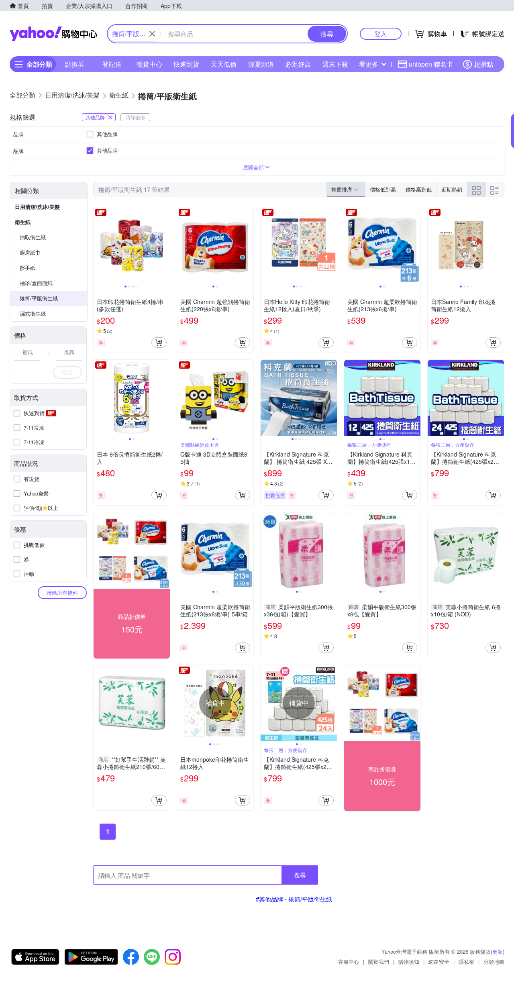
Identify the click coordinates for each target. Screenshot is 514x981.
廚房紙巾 (30, 252)
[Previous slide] (99, 245)
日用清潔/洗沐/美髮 (37, 206)
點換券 (74, 64)
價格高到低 (419, 189)
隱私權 (466, 961)
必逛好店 (298, 64)
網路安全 (438, 961)
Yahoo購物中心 (53, 33)
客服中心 (348, 961)
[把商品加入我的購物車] (159, 342)
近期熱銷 (451, 189)
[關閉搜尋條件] (152, 34)
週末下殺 (335, 64)
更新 (497, 951)
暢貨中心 (149, 64)
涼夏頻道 (261, 64)
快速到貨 (186, 64)
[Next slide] (164, 245)
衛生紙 (23, 222)
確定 (67, 372)
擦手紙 (27, 267)
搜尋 (300, 875)
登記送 (112, 64)
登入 (381, 33)
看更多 (368, 64)
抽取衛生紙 (33, 237)
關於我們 (378, 961)
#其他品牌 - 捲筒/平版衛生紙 (294, 899)
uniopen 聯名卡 (431, 64)
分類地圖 (493, 961)
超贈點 (483, 64)
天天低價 (224, 64)
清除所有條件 (62, 592)
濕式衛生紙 (33, 313)
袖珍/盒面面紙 (36, 283)
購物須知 (408, 961)
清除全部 (135, 117)
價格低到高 (383, 189)
